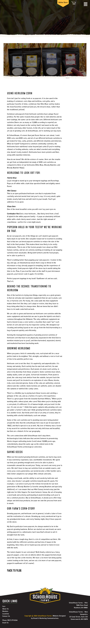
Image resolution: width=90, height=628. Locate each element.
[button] (85, 4)
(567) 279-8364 (12, 620)
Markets (5, 611)
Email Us (5, 623)
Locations (5, 614)
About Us (5, 609)
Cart (73, 3)
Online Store (63, 2)
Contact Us (6, 616)
